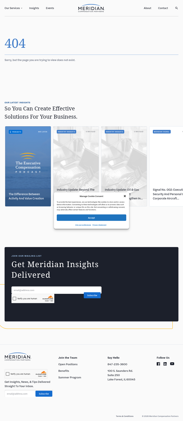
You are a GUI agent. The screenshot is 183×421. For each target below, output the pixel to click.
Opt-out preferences (83, 225)
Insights (34, 8)
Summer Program (69, 377)
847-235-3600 (117, 364)
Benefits (63, 371)
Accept (91, 217)
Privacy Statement (99, 225)
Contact (163, 8)
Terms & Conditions (124, 416)
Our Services (12, 8)
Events (50, 8)
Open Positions (67, 364)
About (147, 8)
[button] (124, 196)
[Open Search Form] (176, 8)
